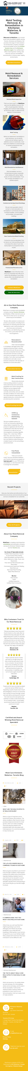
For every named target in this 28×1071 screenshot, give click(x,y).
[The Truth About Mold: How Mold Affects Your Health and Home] (14, 960)
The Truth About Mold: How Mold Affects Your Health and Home (14, 975)
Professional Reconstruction (14, 267)
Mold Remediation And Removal (14, 167)
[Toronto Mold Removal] (7, 514)
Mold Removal (7, 860)
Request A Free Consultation (14, 471)
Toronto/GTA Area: (8, 1018)
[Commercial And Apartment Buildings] (14, 193)
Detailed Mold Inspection (14, 99)
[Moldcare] (13, 3)
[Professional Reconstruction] (14, 257)
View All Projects (14, 525)
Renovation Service (14, 369)
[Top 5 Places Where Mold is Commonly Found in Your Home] (14, 850)
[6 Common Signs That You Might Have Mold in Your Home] (14, 904)
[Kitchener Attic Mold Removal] (7, 504)
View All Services (14, 292)
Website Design (18, 1066)
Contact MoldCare (14, 287)
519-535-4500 (14, 1048)
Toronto (15, 312)
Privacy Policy (7, 1037)
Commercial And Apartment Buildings (14, 203)
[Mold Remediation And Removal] (14, 157)
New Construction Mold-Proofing (14, 236)
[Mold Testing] (14, 122)
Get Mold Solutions (14, 62)
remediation (6, 544)
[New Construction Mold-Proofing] (14, 226)
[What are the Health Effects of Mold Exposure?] (14, 796)
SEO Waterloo (15, 1064)
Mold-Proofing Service (14, 405)
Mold (5, 806)
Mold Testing (14, 132)
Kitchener (21, 312)
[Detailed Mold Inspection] (14, 89)
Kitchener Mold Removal (10, 970)
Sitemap (5, 1039)
